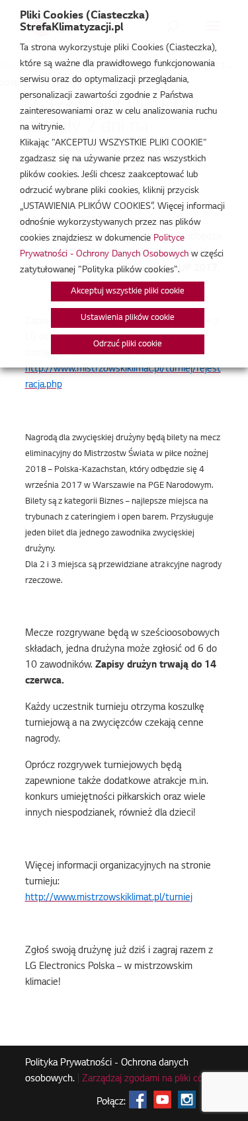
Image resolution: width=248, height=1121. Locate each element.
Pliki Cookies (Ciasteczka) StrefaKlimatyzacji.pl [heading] (84, 22)
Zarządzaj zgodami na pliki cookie (151, 1079)
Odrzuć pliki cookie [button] (127, 344)
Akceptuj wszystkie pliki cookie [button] (128, 291)
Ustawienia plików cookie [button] (128, 318)
